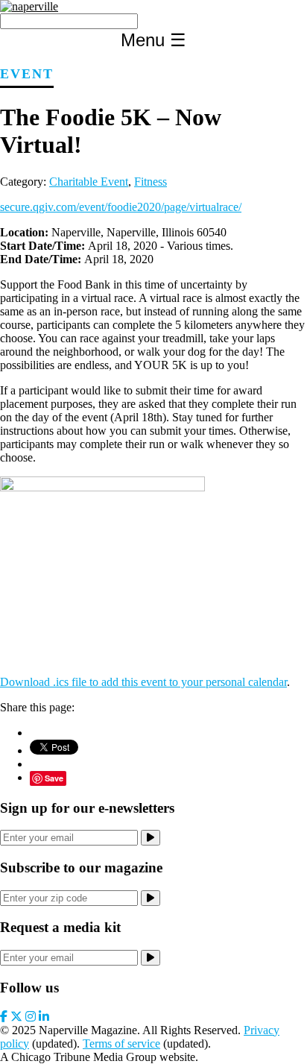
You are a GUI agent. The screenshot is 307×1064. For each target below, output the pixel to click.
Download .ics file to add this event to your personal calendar (143, 682)
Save (54, 778)
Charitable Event (88, 181)
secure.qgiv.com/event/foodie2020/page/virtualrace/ (120, 207)
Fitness (150, 181)
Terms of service (121, 1043)
